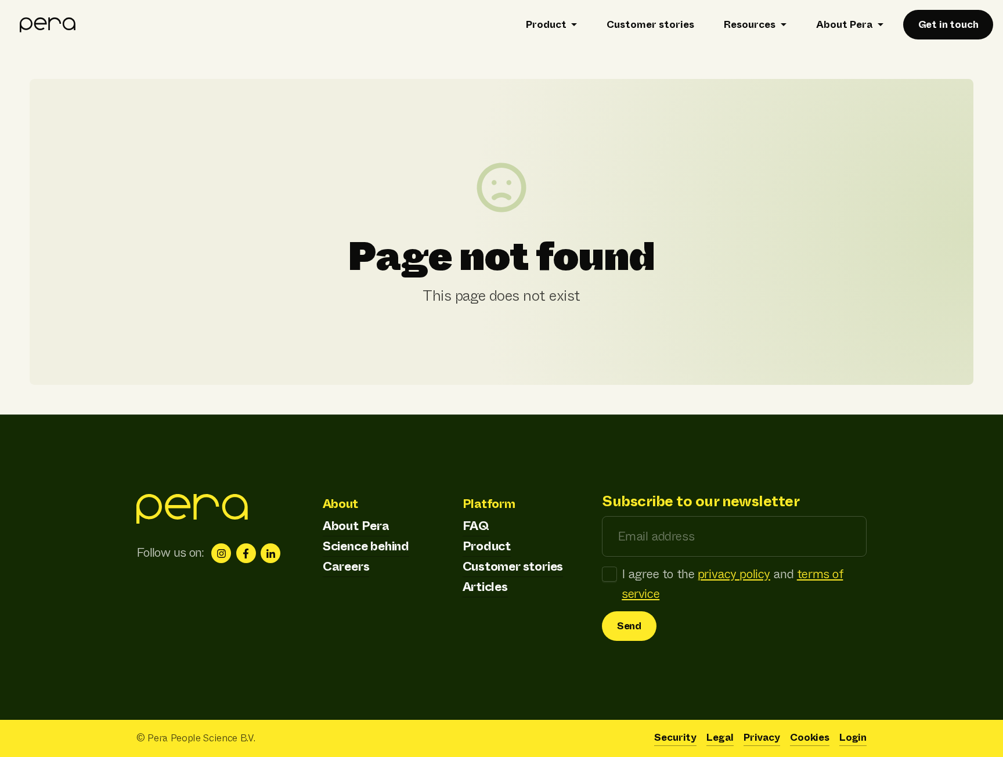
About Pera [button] (844, 24)
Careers (346, 566)
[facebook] (246, 553)
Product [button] (546, 24)
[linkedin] (270, 553)
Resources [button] (749, 24)
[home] (48, 25)
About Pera (356, 526)
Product (487, 546)
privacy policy (734, 574)
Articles (485, 587)
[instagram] (221, 553)
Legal (720, 737)
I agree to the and (732, 584)
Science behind (366, 546)
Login (853, 737)
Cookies (809, 737)
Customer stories (650, 24)
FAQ (476, 526)
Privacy (762, 737)
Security (675, 737)
